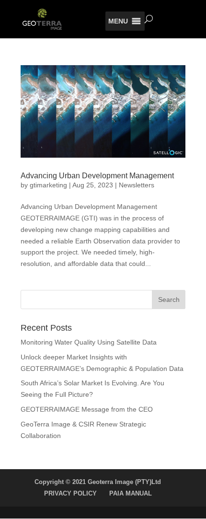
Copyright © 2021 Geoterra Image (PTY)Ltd (97, 481)
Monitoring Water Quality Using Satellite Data (89, 342)
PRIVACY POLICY (70, 493)
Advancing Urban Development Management (97, 176)
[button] (118, 21)
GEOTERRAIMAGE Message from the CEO (87, 409)
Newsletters (136, 185)
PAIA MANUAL (130, 493)
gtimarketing (48, 185)
